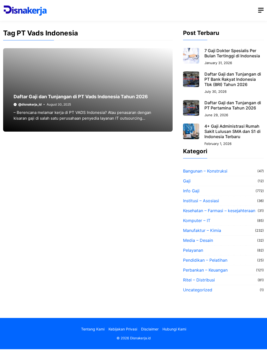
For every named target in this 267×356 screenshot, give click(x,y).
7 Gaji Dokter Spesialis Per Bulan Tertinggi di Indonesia (232, 53)
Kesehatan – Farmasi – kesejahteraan (219, 210)
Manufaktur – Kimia (202, 230)
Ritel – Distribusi (199, 280)
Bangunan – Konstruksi (205, 171)
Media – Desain (198, 240)
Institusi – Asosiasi (201, 200)
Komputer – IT (196, 220)
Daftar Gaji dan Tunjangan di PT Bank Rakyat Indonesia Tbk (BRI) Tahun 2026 (232, 79)
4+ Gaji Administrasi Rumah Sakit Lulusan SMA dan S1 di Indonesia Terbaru (232, 131)
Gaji (187, 180)
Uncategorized (197, 289)
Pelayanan (193, 250)
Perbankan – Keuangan (205, 270)
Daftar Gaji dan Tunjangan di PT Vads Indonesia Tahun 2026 (81, 96)
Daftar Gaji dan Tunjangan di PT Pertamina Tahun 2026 (232, 105)
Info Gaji (191, 190)
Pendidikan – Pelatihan (205, 260)
